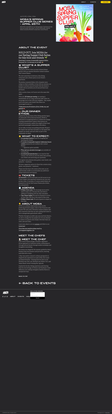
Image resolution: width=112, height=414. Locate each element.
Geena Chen (108, 412)
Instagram (22, 226)
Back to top (23, 276)
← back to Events (37, 283)
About (83, 2)
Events (93, 2)
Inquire (105, 2)
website (37, 224)
